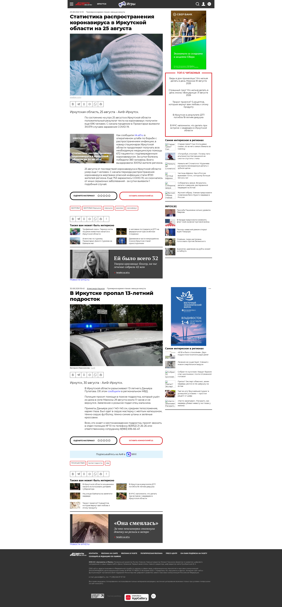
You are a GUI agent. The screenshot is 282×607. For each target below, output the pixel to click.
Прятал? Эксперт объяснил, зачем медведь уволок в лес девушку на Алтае (193, 383)
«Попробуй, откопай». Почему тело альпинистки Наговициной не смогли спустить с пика (194, 156)
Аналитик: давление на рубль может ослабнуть (193, 250)
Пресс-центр (171, 553)
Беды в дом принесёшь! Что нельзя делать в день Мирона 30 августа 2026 (188, 81)
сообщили (114, 391)
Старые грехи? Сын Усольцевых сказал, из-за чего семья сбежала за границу (194, 146)
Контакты (93, 553)
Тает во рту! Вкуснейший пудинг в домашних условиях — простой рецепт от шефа (193, 393)
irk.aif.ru (139, 135)
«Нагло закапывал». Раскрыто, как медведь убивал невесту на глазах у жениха (194, 403)
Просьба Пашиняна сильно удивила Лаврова (193, 211)
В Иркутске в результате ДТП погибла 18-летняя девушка (189, 116)
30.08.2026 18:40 (77, 288)
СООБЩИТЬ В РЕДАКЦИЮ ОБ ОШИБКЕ (105, 556)
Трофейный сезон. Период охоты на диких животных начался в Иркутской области (98, 231)
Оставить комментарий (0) (141, 196)
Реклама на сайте (109, 553)
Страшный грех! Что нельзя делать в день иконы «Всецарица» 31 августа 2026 (188, 92)
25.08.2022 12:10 (77, 12)
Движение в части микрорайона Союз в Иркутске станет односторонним (144, 241)
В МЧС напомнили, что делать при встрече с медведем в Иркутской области (188, 128)
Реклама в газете (129, 553)
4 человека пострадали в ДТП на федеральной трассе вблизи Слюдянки (144, 231)
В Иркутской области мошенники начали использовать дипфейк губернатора (98, 486)
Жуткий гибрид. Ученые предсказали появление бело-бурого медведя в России (195, 194)
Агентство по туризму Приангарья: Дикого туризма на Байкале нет (97, 241)
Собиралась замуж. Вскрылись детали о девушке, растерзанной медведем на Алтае (193, 185)
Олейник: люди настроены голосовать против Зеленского (191, 240)
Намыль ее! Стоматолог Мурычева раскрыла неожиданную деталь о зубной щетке (193, 165)
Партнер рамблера (114, 596)
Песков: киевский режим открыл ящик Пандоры (192, 231)
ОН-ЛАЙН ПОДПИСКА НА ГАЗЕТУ (194, 553)
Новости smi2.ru (79, 279)
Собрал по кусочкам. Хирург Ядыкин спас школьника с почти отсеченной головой (195, 374)
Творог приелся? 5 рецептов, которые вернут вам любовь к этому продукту (188, 104)
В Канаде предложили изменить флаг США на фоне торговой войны (193, 221)
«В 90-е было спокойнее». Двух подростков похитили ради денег (193, 353)
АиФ (93, 368)
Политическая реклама (151, 553)
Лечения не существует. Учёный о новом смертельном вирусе (193, 363)
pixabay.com (75, 97)
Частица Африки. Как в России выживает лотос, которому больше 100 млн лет (194, 175)
